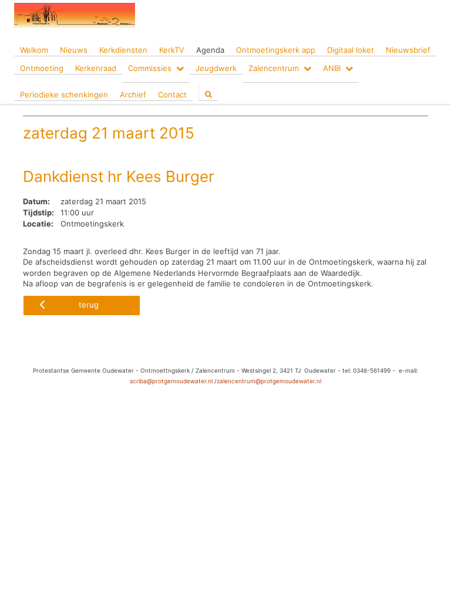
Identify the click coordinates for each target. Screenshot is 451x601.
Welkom (34, 50)
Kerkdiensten (123, 50)
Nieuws (73, 50)
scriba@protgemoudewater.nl (171, 380)
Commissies (149, 68)
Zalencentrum (273, 68)
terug (89, 304)
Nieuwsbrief (408, 50)
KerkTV (171, 50)
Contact (172, 94)
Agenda (210, 50)
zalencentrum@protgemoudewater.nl (269, 380)
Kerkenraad (95, 68)
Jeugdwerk (216, 68)
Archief (133, 94)
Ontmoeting (41, 68)
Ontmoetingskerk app (275, 50)
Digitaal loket (350, 50)
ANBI (332, 68)
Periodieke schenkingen (64, 94)
